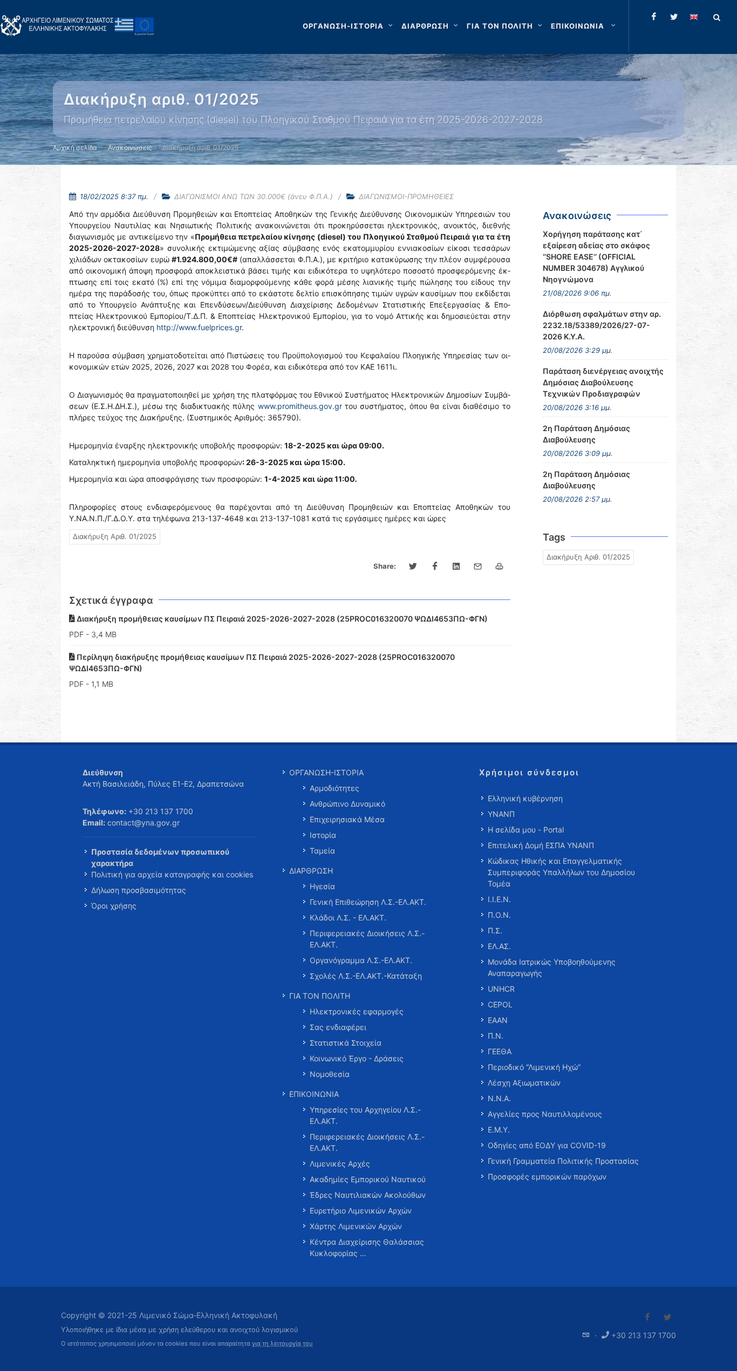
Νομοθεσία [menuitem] (330, 1074)
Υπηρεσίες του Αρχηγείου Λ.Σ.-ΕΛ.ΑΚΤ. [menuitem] (365, 1115)
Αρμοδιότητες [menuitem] (334, 788)
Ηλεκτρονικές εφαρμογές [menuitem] (357, 1011)
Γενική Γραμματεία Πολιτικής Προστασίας (563, 1160)
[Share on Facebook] (435, 566)
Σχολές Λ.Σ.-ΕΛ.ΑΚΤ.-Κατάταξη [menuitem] (366, 975)
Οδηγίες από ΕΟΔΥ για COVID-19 (547, 1145)
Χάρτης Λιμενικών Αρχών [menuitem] (356, 1226)
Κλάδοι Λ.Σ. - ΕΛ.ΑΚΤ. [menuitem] (348, 917)
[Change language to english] (693, 16)
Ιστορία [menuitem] (323, 835)
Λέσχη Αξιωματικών (524, 1082)
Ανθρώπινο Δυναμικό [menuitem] (347, 803)
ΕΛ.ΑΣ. (499, 946)
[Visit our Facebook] (647, 1317)
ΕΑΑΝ (498, 1020)
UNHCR (501, 988)
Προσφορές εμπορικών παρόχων (547, 1176)
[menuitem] (584, 26)
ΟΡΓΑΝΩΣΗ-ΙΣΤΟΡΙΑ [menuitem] (326, 772)
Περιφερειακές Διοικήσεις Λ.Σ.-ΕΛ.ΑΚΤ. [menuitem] (367, 939)
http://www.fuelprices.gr (199, 327)
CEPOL (500, 1004)
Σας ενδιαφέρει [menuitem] (338, 1027)
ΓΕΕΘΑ (499, 1051)
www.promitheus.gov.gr (300, 406)
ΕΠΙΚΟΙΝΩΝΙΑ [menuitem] (314, 1094)
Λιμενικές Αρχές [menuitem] (340, 1163)
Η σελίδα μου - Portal (526, 829)
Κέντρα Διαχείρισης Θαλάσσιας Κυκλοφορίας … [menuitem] (367, 1247)
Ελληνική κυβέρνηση (525, 798)
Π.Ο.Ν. (499, 914)
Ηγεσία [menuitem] (322, 886)
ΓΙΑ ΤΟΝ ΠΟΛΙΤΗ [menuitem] (319, 995)
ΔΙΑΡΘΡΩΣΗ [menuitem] (311, 870)
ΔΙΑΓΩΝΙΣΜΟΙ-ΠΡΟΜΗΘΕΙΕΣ (406, 196)
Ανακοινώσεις (130, 148)
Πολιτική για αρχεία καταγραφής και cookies (172, 874)
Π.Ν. (495, 1035)
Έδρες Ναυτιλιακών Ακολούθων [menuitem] (368, 1194)
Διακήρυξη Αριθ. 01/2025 (114, 536)
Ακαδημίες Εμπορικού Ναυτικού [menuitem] (368, 1179)
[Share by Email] (478, 566)
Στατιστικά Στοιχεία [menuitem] (345, 1042)
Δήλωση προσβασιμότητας (138, 890)
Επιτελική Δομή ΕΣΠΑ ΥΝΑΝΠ (541, 845)
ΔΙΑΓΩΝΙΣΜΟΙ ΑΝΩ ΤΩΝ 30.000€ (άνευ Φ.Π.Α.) (253, 196)
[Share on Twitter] (413, 566)
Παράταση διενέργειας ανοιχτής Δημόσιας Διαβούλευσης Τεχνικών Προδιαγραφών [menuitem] (603, 382)
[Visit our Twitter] (667, 1317)
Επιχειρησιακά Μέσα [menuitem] (347, 819)
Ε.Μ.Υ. (499, 1129)
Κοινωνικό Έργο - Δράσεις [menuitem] (357, 1058)
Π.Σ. (495, 930)
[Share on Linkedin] (456, 566)
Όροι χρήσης (114, 905)
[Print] (499, 566)
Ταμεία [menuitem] (322, 850)
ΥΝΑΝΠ (501, 813)
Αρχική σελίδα (75, 148)
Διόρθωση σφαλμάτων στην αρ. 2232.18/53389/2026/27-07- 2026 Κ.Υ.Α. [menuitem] (602, 325)
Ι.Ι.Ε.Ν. (499, 899)
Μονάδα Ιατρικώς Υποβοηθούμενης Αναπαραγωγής (552, 967)
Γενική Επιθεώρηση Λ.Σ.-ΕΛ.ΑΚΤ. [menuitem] (368, 901)
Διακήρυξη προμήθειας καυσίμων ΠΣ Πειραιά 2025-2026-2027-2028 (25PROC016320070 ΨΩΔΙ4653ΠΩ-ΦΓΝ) (281, 618)
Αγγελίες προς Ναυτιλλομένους (545, 1113)
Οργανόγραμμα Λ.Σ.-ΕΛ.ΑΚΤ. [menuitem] (361, 960)
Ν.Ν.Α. (499, 1098)
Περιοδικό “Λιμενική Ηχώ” (534, 1067)
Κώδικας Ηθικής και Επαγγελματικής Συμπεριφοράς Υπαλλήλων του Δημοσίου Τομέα (561, 872)
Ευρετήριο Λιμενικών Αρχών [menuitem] (361, 1210)
